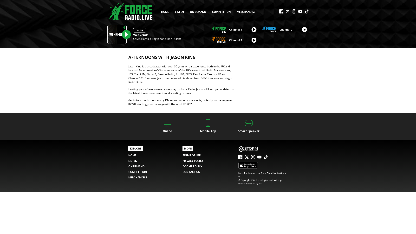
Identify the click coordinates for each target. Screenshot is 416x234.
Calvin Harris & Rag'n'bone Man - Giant (157, 39)
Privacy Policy (192, 161)
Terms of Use (191, 155)
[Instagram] (294, 12)
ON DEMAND (198, 12)
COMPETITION (221, 12)
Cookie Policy (192, 166)
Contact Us (191, 172)
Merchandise (246, 12)
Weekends (140, 35)
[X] (288, 12)
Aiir (260, 183)
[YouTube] (300, 12)
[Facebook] (281, 12)
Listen (179, 12)
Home (165, 12)
